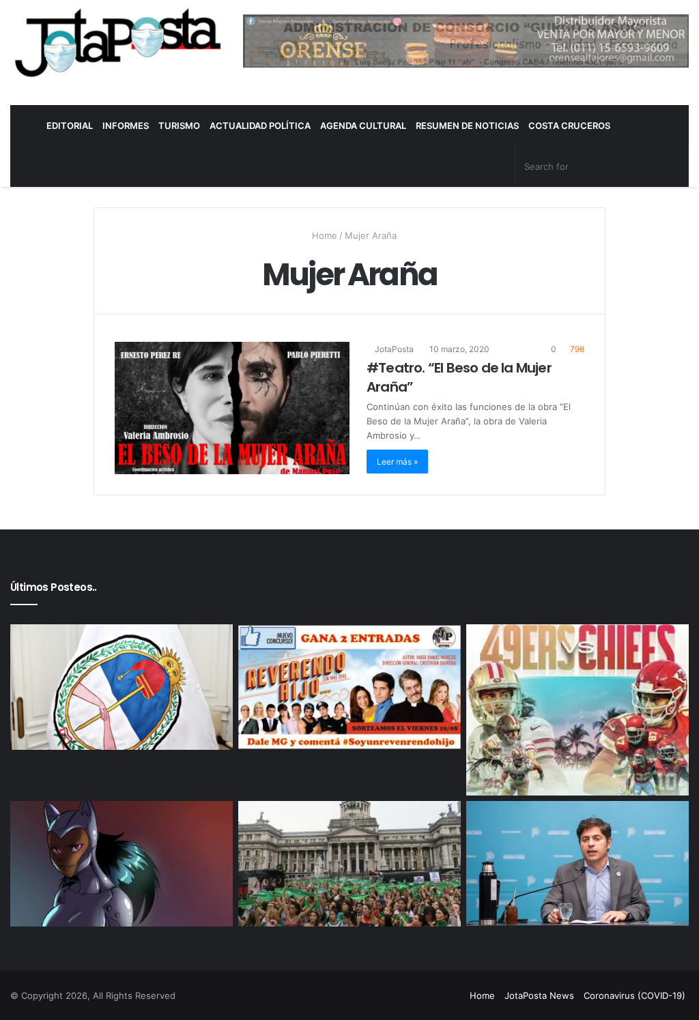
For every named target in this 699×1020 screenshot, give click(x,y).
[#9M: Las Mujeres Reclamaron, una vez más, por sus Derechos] (349, 864)
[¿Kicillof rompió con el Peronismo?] (577, 864)
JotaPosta (393, 349)
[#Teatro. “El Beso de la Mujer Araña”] (232, 408)
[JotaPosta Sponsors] (466, 40)
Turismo (179, 125)
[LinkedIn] (418, 996)
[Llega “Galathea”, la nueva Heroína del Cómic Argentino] (121, 864)
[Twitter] (402, 996)
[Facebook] (385, 996)
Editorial (69, 125)
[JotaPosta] (116, 42)
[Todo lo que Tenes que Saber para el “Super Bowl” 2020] (577, 710)
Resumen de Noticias (467, 125)
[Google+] (369, 996)
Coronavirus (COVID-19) (634, 995)
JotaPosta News (539, 995)
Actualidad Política (260, 125)
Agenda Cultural (363, 125)
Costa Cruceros (569, 125)
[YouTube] (435, 996)
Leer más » (397, 461)
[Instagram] (451, 996)
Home (323, 235)
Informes (125, 125)
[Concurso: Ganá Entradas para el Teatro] (349, 687)
